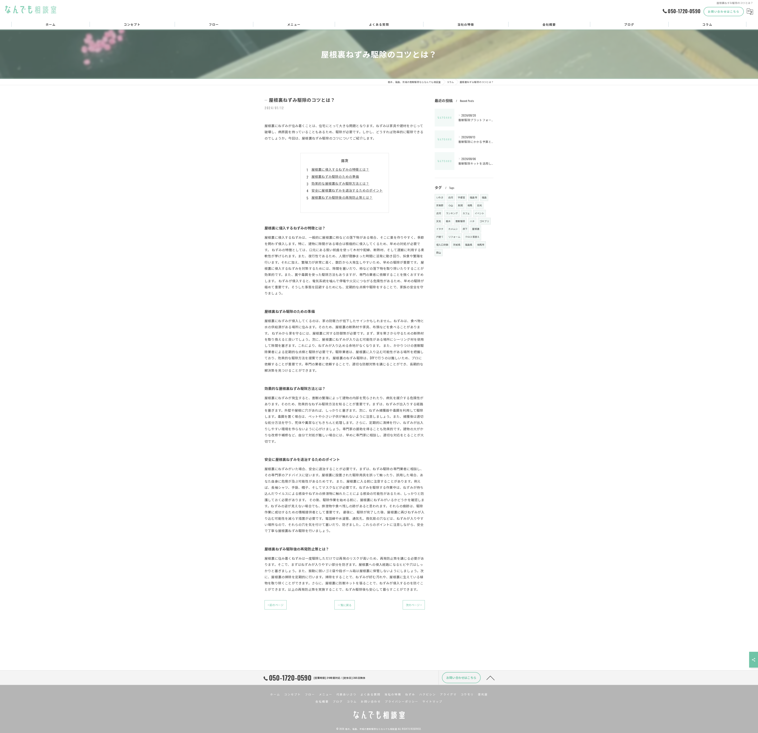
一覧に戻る (345, 605)
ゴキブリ (484, 221)
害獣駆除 (460, 221)
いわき (440, 197)
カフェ (466, 213)
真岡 (460, 205)
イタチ (440, 228)
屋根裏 (475, 228)
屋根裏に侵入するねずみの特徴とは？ (340, 169)
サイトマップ (432, 701)
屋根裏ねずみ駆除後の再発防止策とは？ (342, 197)
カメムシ (453, 228)
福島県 (468, 244)
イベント (479, 213)
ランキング (452, 213)
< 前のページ (275, 605)
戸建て (440, 236)
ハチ (472, 221)
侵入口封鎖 (442, 244)
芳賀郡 (440, 205)
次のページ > (414, 605)
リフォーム (454, 236)
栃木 (448, 221)
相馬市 (480, 244)
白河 (450, 197)
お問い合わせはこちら (723, 11)
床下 (465, 228)
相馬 (469, 205)
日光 (479, 205)
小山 (450, 205)
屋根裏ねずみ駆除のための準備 (335, 176)
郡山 (438, 252)
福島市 (473, 197)
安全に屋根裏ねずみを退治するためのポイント (347, 190)
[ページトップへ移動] (490, 678)
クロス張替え (472, 236)
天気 (438, 221)
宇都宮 (461, 197)
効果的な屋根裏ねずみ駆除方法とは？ (340, 183)
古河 (438, 213)
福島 (484, 197)
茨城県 (456, 244)
